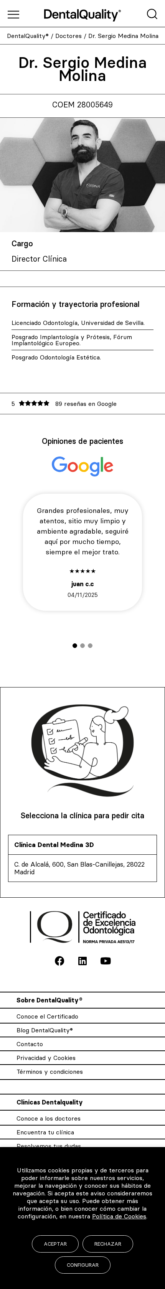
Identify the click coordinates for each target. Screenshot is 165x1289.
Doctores (68, 36)
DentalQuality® (28, 36)
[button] (75, 645)
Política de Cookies (119, 1216)
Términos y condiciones (49, 1071)
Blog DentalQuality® (44, 1030)
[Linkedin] (82, 961)
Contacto (29, 1044)
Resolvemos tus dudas (48, 1146)
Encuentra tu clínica (45, 1132)
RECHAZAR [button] (107, 1244)
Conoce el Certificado (47, 1016)
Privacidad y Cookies (46, 1058)
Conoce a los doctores (48, 1118)
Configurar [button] (83, 1265)
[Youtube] (105, 961)
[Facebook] (59, 961)
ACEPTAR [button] (55, 1244)
